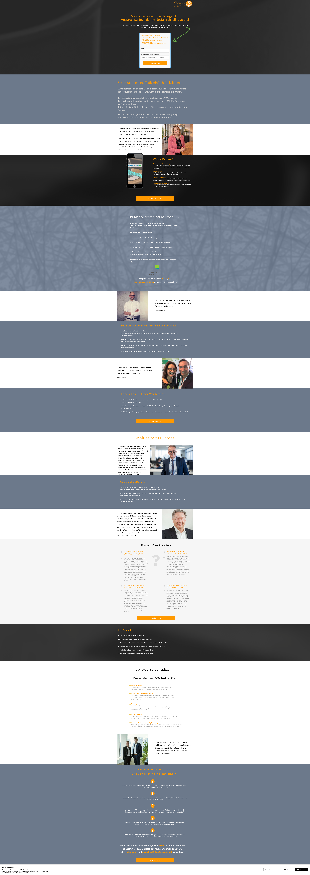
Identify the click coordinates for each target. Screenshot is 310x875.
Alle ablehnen (288, 869)
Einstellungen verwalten (272, 869)
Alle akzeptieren (301, 869)
